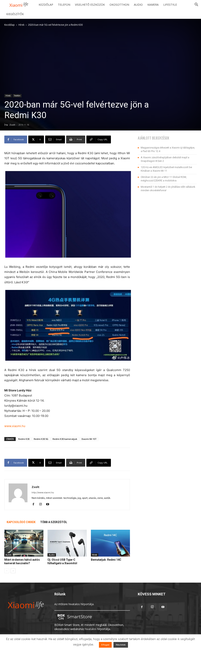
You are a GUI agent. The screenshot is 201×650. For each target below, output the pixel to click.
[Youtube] (49, 504)
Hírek (21, 24)
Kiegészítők (15, 14)
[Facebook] (35, 504)
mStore (63, 604)
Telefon (64, 4)
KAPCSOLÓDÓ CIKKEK (21, 522)
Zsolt (12, 124)
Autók (8, 554)
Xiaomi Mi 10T (89, 438)
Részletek (121, 644)
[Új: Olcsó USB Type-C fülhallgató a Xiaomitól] (67, 543)
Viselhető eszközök (90, 4)
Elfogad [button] (105, 644)
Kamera (153, 4)
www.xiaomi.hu (14, 426)
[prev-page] (6, 570)
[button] (196, 5)
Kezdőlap (46, 4)
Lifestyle (170, 4)
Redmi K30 (23, 438)
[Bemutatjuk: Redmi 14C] (110, 543)
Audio (138, 4)
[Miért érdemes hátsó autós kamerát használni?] (23, 543)
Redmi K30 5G (41, 438)
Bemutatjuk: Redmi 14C (106, 559)
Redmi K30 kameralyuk (65, 438)
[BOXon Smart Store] (74, 621)
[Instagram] (42, 504)
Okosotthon (119, 4)
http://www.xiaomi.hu (43, 492)
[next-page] (13, 570)
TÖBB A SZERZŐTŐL (53, 522)
